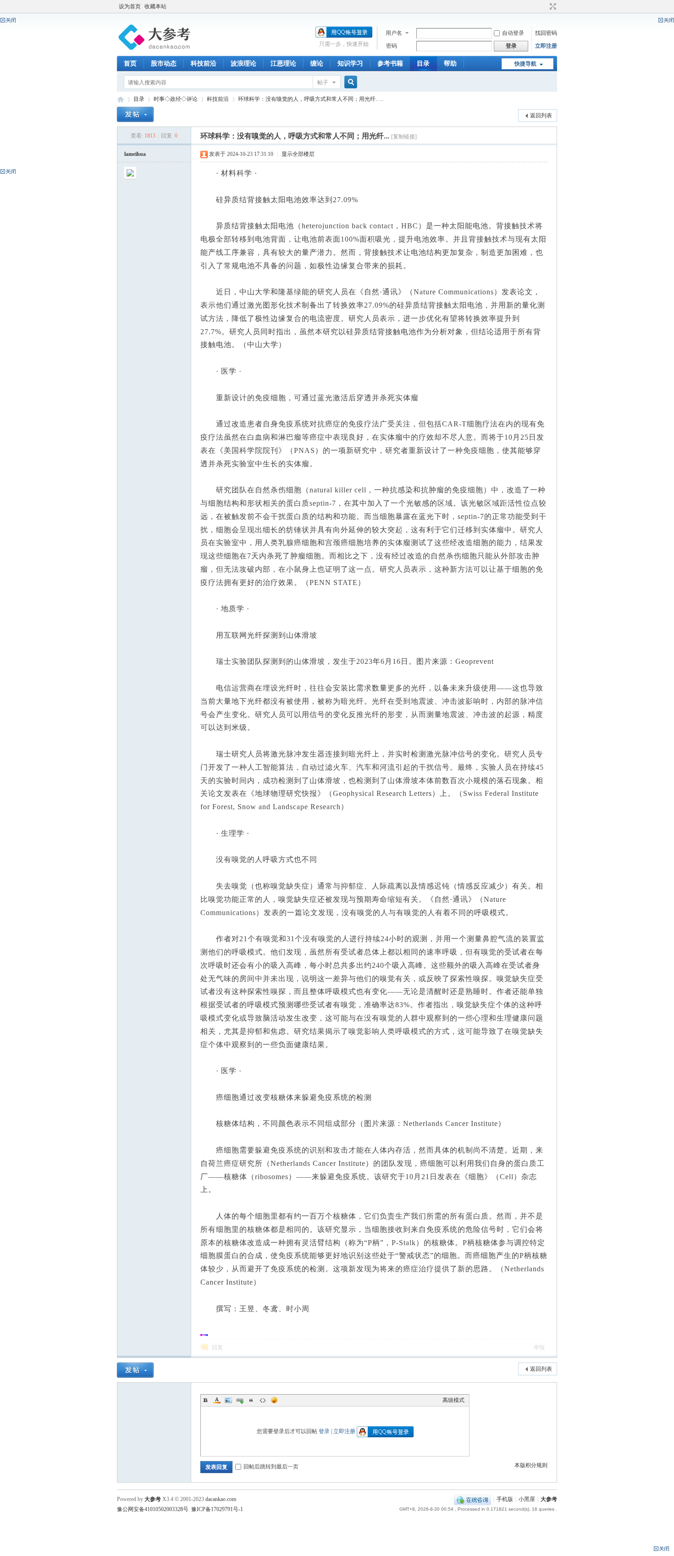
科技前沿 (203, 63)
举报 (539, 1347)
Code (262, 1400)
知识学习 (350, 63)
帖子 (322, 82)
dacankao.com (220, 1499)
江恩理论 (283, 63)
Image (228, 1400)
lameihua (135, 154)
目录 (423, 63)
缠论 (316, 63)
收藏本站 (155, 6)
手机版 (505, 1499)
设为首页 (130, 6)
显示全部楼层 (298, 154)
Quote (251, 1400)
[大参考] (156, 50)
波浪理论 (243, 63)
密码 (391, 46)
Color (216, 1400)
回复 (217, 1347)
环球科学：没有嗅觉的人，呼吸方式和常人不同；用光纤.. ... (311, 99)
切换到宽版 (552, 6)
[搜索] (349, 82)
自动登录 (513, 33)
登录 (324, 1431)
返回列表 (541, 115)
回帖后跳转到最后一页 (270, 1466)
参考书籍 (390, 63)
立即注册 (546, 46)
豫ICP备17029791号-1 (217, 1509)
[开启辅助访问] (544, 6)
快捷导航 (525, 64)
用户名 (394, 33)
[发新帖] (135, 114)
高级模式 (453, 1400)
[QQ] (472, 1499)
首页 (130, 63)
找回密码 (546, 33)
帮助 (450, 63)
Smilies (274, 1400)
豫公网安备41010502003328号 (152, 1509)
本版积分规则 (530, 1465)
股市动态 (164, 63)
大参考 (120, 99)
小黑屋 (527, 1499)
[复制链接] (404, 136)
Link (239, 1400)
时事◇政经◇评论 (176, 99)
